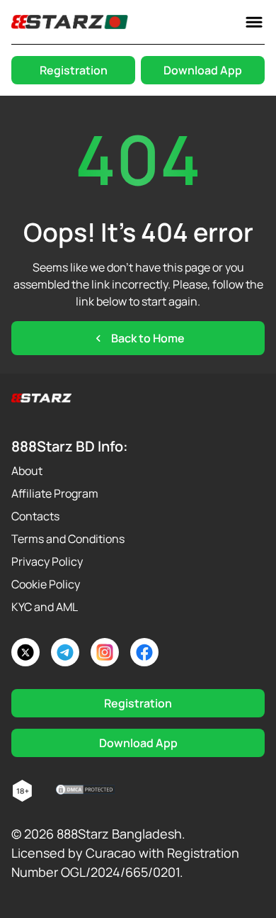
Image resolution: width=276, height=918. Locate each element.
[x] (25, 652)
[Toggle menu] (254, 22)
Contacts (35, 516)
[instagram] (105, 652)
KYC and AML (44, 607)
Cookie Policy (45, 584)
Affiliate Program (54, 493)
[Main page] (69, 22)
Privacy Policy (47, 561)
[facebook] (144, 652)
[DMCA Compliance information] (86, 791)
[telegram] (65, 652)
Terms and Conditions (68, 539)
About (26, 470)
